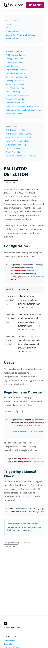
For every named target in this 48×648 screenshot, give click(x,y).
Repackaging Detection (16, 69)
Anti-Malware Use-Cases (16, 130)
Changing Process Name (16, 99)
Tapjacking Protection (15, 84)
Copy (40, 264)
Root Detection (12, 66)
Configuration (12, 31)
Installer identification (15, 148)
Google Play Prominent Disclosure (20, 35)
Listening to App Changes (17, 145)
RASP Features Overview (16, 55)
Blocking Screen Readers (16, 73)
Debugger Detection (14, 58)
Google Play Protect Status (17, 95)
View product (12, 182)
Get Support (35, 5)
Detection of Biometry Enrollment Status (23, 110)
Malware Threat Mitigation (17, 141)
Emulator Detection (14, 62)
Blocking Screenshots (15, 80)
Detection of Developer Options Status (22, 106)
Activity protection (14, 113)
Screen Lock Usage (13, 91)
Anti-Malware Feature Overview (19, 134)
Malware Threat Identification (18, 137)
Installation (11, 27)
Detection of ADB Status (16, 102)
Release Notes (12, 38)
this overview (24, 530)
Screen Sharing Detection (16, 77)
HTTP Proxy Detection (15, 88)
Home (8, 24)
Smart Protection (13, 152)
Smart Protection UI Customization (21, 155)
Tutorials (8, 644)
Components (9, 640)
